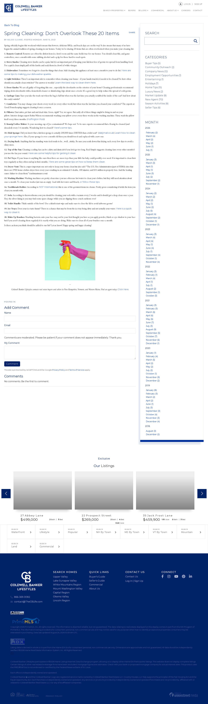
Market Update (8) (156, 95)
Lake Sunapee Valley (65, 580)
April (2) (149, 139)
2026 (147, 128)
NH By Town (103, 532)
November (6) (153, 340)
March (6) (150, 312)
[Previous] (6, 493)
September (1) (153, 292)
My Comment (12, 343)
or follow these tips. (90, 182)
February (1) (151, 275)
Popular (73, 532)
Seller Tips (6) (152, 107)
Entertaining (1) (154, 79)
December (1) (152, 224)
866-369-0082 (22, 597)
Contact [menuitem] (197, 10)
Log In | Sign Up (134, 581)
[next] (202, 493)
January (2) (151, 193)
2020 (147, 348)
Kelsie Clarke (15, 40)
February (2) (152, 132)
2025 (147, 154)
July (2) (149, 177)
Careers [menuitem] (185, 10)
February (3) (152, 308)
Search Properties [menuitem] (113, 10)
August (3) (151, 431)
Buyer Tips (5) (153, 63)
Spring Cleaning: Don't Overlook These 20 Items (61, 33)
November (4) (153, 262)
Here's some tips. (63, 127)
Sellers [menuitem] (142, 10)
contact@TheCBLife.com (28, 601)
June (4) (150, 248)
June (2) (150, 207)
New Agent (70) (154, 99)
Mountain (187, 532)
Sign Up (198, 4)
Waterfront (18, 532)
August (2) (151, 288)
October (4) (151, 414)
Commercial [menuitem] (157, 10)
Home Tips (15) (153, 87)
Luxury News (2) (154, 91)
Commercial (47, 546)
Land (14, 546)
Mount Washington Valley (67, 588)
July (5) (149, 210)
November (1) (152, 184)
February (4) (152, 356)
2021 (147, 300)
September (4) (153, 255)
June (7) (150, 322)
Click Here (123, 289)
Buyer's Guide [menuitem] (97, 576)
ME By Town (132, 532)
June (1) (149, 146)
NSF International (48, 187)
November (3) (153, 418)
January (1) (151, 353)
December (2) (153, 380)
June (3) (150, 173)
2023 (147, 229)
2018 (147, 426)
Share (132, 32)
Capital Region (61, 592)
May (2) (149, 143)
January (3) (151, 159)
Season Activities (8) (157, 103)
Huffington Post (35, 119)
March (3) (150, 163)
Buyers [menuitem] (132, 10)
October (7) (151, 336)
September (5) (153, 333)
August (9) (151, 329)
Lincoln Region (61, 600)
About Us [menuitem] (172, 10)
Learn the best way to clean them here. (75, 82)
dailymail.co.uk (106, 132)
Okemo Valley (61, 596)
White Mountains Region (67, 584)
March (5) (150, 360)
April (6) (149, 315)
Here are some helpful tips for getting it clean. (52, 153)
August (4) (151, 214)
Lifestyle (45, 532)
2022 (147, 266)
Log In (187, 4)
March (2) (150, 197)
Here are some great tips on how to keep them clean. (77, 161)
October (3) (151, 295)
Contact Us (131, 576)
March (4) (150, 136)
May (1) (149, 170)
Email (7, 325)
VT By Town (160, 532)
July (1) (149, 150)
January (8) (151, 390)
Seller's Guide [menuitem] (97, 580)
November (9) (153, 377)
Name (7, 312)
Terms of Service (76, 370)
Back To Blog (11, 25)
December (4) (153, 421)
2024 (147, 188)
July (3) (149, 326)
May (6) (149, 319)
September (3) (153, 411)
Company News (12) (156, 71)
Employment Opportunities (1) (163, 75)
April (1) (149, 166)
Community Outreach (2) (159, 67)
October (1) (151, 221)
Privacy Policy (58, 370)
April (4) (149, 241)
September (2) (153, 180)
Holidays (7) (151, 83)
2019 (147, 385)
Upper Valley (60, 576)
